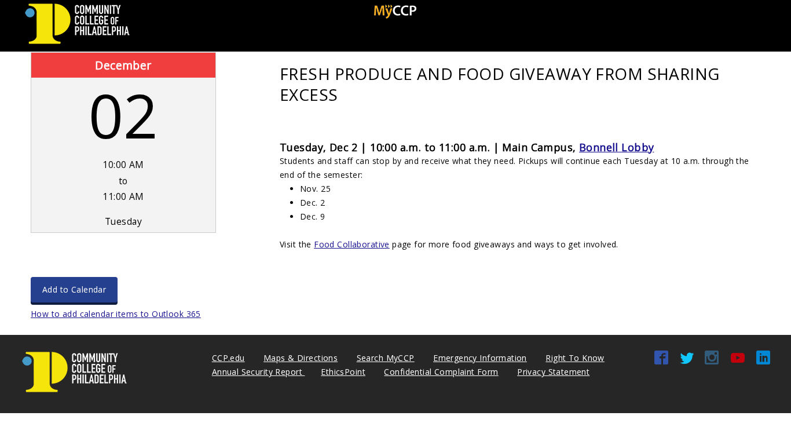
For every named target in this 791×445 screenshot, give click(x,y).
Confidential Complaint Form (441, 371)
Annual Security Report (258, 371)
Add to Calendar (74, 289)
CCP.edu (228, 357)
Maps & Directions (300, 357)
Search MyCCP (386, 357)
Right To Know (574, 357)
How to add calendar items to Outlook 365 (116, 313)
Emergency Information (480, 357)
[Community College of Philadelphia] (77, 44)
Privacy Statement (553, 371)
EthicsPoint (343, 371)
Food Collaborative (352, 244)
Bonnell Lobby (616, 147)
